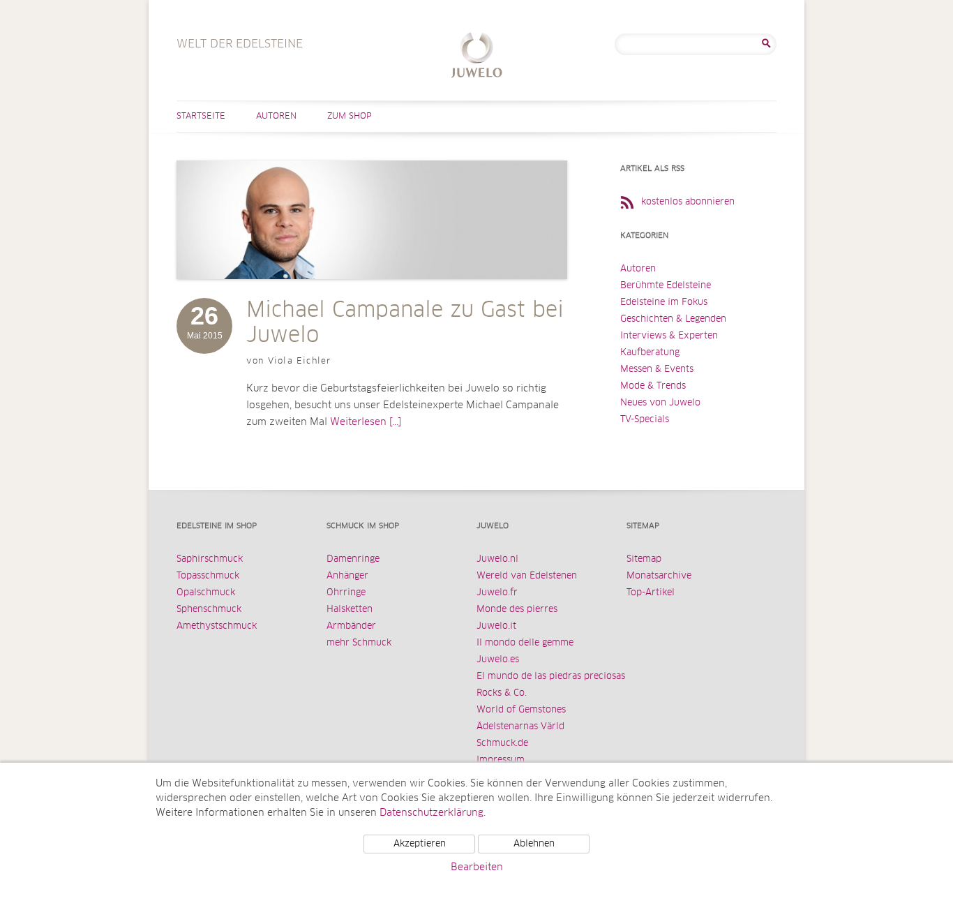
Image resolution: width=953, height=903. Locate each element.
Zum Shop (349, 116)
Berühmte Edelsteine (665, 285)
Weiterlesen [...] (365, 422)
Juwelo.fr (497, 592)
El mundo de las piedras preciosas (550, 676)
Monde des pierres (516, 609)
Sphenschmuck (209, 609)
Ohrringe (346, 592)
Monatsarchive (658, 576)
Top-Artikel (650, 592)
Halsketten (350, 609)
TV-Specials (644, 419)
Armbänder (351, 626)
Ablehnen (534, 844)
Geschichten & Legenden (673, 319)
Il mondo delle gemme (524, 643)
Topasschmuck (208, 576)
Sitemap (643, 559)
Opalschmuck (206, 592)
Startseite (201, 116)
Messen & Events (656, 369)
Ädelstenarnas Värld (520, 726)
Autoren (276, 116)
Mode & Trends (653, 386)
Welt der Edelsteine (477, 57)
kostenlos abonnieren (688, 202)
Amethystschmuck (217, 626)
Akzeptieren (419, 844)
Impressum (500, 760)
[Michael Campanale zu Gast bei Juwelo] (372, 293)
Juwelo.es (497, 659)
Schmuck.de (502, 743)
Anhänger (347, 576)
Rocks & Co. (501, 693)
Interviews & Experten (669, 336)
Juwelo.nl (497, 559)
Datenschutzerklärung (431, 813)
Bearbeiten (477, 867)
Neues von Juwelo (660, 403)
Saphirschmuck (210, 559)
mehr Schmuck (359, 643)
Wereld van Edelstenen (526, 576)
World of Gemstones (521, 710)
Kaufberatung (650, 352)
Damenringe (353, 559)
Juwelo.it (496, 626)
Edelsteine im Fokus (663, 302)
